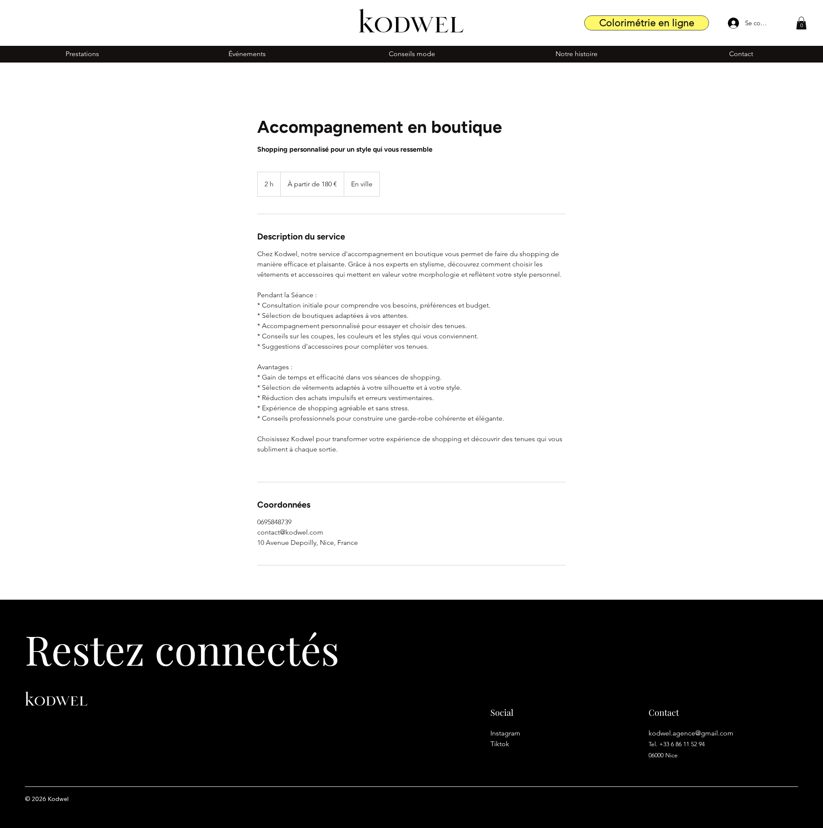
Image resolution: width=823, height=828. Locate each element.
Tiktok (499, 744)
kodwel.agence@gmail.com (691, 733)
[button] (801, 23)
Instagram (506, 733)
